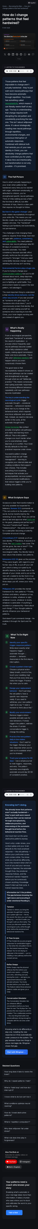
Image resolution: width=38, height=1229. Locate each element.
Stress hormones (12, 427)
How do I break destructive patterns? (15, 1114)
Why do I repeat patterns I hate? (17, 1081)
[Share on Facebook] (9, 54)
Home (5, 6)
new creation (16, 543)
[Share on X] (5, 54)
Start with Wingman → (16, 1052)
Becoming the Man (15, 6)
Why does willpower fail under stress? (16, 1129)
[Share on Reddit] (21, 54)
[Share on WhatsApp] (25, 54)
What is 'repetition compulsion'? (17, 1122)
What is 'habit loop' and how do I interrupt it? (17, 1088)
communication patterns (12, 274)
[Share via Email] (29, 54)
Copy (19, 59)
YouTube (12, 1162)
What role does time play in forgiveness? (15, 1139)
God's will (31, 519)
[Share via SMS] (33, 54)
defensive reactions (21, 358)
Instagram (26, 1162)
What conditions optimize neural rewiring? (17, 1104)
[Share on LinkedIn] (13, 54)
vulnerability (11, 241)
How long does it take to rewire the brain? (18, 1073)
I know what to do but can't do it (17, 1097)
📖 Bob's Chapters (13, 1167)
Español (32, 3)
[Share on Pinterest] (17, 54)
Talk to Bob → (14, 1213)
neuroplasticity (11, 103)
